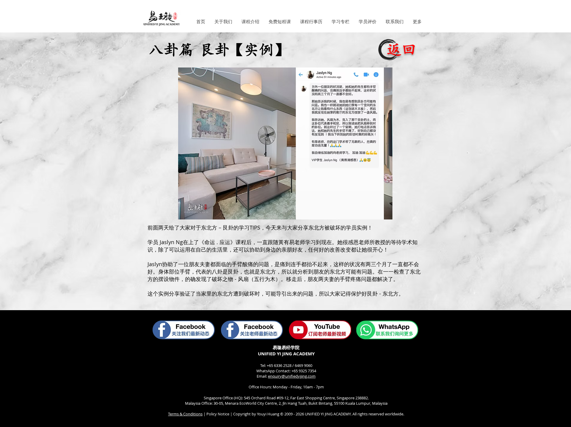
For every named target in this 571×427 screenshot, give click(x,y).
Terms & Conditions (185, 414)
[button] (223, 21)
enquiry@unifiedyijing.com (292, 376)
